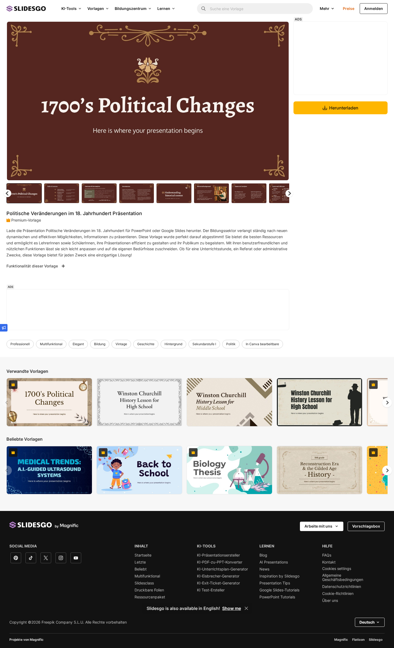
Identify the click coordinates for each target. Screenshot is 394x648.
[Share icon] (279, 30)
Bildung (99, 344)
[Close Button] (246, 608)
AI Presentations (273, 562)
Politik (231, 344)
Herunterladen (343, 108)
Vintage (121, 344)
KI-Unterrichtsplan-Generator (222, 569)
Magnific (341, 640)
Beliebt (141, 569)
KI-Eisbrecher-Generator (218, 576)
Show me (231, 608)
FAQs (326, 555)
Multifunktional (51, 344)
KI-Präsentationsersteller (218, 555)
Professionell (20, 344)
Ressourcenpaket (150, 597)
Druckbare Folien (149, 590)
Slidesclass (144, 583)
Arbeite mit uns (318, 526)
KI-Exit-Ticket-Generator (218, 583)
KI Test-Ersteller (211, 590)
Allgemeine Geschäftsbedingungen (342, 577)
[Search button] (203, 8)
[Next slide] (281, 101)
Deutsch (367, 622)
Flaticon (358, 640)
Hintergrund (173, 344)
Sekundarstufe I (204, 344)
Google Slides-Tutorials (279, 590)
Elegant (78, 344)
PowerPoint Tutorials (277, 597)
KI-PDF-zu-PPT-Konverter (219, 562)
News (264, 569)
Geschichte (145, 344)
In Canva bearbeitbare (262, 344)
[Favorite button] (266, 30)
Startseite (143, 555)
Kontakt (329, 562)
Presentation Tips (274, 583)
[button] (289, 193)
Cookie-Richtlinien (338, 593)
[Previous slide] (7, 402)
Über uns (330, 600)
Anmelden (373, 8)
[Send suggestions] (4, 328)
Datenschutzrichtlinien (341, 586)
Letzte (140, 562)
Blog (263, 555)
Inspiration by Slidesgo (279, 576)
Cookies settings (336, 568)
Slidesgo (375, 640)
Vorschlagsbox (366, 526)
